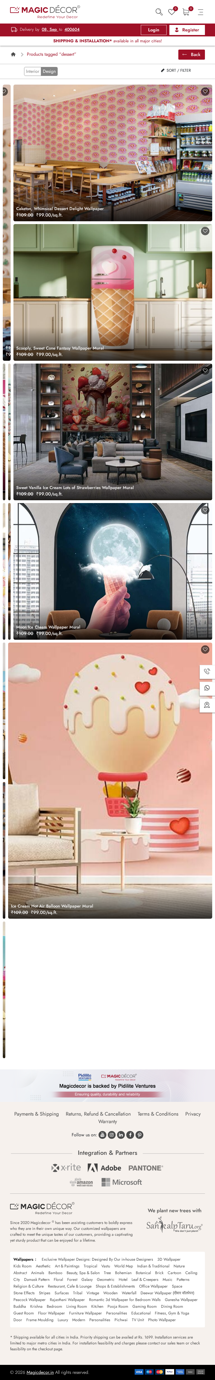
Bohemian (123, 1273)
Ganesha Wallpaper (181, 1299)
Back (195, 54)
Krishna (36, 1306)
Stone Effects (24, 1293)
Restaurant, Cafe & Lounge (70, 1286)
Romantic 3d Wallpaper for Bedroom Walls (125, 1299)
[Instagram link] (112, 1135)
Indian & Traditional (153, 1266)
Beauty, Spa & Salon (83, 1273)
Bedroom (54, 1306)
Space (177, 1286)
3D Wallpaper (169, 1259)
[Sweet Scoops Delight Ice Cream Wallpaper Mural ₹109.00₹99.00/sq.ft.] (4, 571)
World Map (123, 1266)
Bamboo (55, 1273)
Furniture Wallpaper (85, 1313)
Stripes (44, 1293)
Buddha (19, 1306)
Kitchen (97, 1306)
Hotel (123, 1279)
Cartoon (174, 1273)
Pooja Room (118, 1306)
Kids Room (22, 1266)
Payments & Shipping (36, 1114)
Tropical (90, 1266)
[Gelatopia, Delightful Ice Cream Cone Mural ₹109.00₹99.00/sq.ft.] (4, 432)
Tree (107, 1273)
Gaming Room (144, 1306)
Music (167, 1279)
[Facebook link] (130, 1135)
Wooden (110, 1293)
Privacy (193, 1114)
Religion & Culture (28, 1286)
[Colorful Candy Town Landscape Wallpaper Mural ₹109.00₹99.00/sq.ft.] (4, 989)
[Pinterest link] (139, 1135)
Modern (78, 1320)
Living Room (76, 1306)
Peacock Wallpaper (29, 1299)
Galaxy (87, 1279)
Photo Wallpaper (162, 1320)
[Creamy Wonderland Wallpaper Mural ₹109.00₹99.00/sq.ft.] (4, 711)
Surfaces (62, 1293)
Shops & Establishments (115, 1286)
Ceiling (191, 1273)
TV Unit (138, 1320)
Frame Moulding (39, 1320)
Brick (159, 1273)
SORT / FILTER (178, 70)
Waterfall (129, 1293)
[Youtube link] (102, 1135)
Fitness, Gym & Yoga (172, 1313)
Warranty (107, 1121)
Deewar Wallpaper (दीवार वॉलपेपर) (167, 1293)
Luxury (63, 1320)
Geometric (105, 1279)
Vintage (93, 1293)
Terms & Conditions (158, 1114)
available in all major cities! (107, 41)
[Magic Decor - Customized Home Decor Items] (45, 11)
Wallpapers (23, 1259)
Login (153, 30)
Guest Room (23, 1313)
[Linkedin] (121, 1135)
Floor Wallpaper (51, 1313)
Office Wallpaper (153, 1286)
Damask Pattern (37, 1279)
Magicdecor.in (40, 1372)
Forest (72, 1279)
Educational (141, 1313)
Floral (58, 1279)
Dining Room (172, 1306)
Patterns (183, 1279)
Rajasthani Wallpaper (67, 1299)
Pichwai (121, 1320)
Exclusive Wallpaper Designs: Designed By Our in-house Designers (97, 1259)
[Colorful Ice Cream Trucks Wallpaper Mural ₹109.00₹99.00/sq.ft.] (4, 850)
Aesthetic (43, 1266)
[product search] (159, 11)
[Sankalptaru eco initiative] (174, 1224)
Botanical (143, 1273)
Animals (37, 1273)
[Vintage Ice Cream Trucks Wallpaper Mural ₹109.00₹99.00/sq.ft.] (9, 432)
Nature (179, 1266)
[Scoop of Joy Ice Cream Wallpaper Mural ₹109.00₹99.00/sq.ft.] (9, 571)
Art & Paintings (67, 1266)
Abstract (20, 1273)
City (16, 1279)
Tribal (77, 1293)
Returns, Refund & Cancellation (98, 1114)
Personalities (116, 1313)
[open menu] (200, 11)
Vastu (105, 1266)
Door (17, 1320)
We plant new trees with (175, 1210)
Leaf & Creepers (145, 1279)
